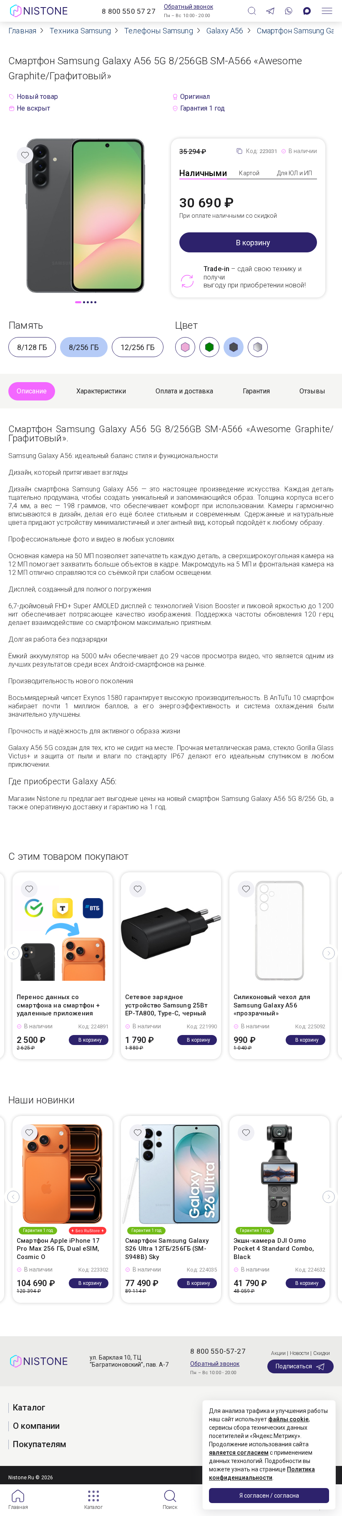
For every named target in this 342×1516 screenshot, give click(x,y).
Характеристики (101, 391)
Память (25, 325)
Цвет (186, 325)
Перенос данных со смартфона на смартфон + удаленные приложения (58, 1005)
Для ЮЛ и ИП (294, 173)
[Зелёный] (209, 347)
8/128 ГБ (32, 347)
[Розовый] (185, 347)
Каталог (93, 1507)
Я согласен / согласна (269, 1495)
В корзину (253, 242)
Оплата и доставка (184, 391)
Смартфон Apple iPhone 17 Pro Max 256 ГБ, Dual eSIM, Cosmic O (58, 1249)
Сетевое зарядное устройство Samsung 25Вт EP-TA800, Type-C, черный (166, 1005)
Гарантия (256, 391)
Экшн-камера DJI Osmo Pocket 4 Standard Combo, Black (274, 1249)
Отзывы (312, 391)
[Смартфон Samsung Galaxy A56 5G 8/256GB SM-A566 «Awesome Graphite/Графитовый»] (85, 215)
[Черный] (234, 347)
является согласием (239, 1452)
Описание (32, 391)
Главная (18, 1507)
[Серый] (258, 347)
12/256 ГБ (138, 347)
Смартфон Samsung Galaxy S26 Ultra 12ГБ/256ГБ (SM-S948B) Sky (167, 1249)
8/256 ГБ (84, 347)
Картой (249, 173)
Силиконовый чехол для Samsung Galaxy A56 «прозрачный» (272, 1005)
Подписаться (294, 1366)
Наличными (203, 173)
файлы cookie (288, 1419)
